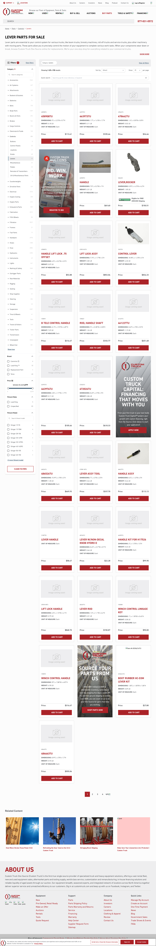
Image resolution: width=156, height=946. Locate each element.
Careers (82, 3)
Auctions (40, 910)
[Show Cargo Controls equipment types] (8, 126)
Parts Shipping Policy (77, 903)
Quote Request (42, 920)
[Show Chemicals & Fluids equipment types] (8, 131)
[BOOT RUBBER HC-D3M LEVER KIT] (133, 658)
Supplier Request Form (78, 923)
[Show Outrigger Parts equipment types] (8, 273)
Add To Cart (57, 141)
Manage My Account (140, 900)
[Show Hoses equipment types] (8, 243)
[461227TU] (133, 303)
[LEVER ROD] (95, 589)
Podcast (114, 3)
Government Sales (139, 917)
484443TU (47, 753)
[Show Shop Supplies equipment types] (8, 294)
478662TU (123, 116)
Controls (21, 28)
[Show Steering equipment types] (8, 299)
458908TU (47, 116)
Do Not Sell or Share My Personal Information (105, 942)
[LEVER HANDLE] (56, 519)
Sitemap (71, 927)
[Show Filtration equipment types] (8, 222)
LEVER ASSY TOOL (90, 473)
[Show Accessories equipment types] (8, 80)
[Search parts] (146, 78)
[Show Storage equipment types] (8, 304)
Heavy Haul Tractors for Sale (113, 938)
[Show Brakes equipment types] (8, 121)
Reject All (127, 942)
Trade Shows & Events (141, 920)
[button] (87, 13)
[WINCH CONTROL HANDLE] (56, 658)
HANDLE (84, 182)
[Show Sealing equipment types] (8, 289)
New (38, 900)
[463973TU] (95, 96)
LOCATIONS (24, 3)
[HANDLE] (95, 162)
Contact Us (125, 3)
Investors (91, 3)
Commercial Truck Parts (54, 938)
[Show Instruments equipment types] (8, 258)
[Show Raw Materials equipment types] (8, 278)
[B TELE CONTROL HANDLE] (56, 303)
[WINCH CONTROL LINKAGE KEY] (133, 589)
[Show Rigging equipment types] (8, 284)
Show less (11, 349)
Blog (107, 3)
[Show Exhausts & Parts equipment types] (8, 207)
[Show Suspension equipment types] (8, 309)
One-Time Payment (139, 906)
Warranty (72, 917)
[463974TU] (56, 369)
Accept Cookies (141, 942)
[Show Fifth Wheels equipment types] (8, 217)
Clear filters (30, 63)
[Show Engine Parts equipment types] (8, 202)
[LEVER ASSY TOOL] (95, 453)
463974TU (47, 389)
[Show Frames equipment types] (8, 227)
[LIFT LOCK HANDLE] (56, 589)
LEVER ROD (86, 609)
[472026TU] (95, 369)
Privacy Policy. (38, 944)
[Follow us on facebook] (6, 903)
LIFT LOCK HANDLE (51, 609)
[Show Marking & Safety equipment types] (8, 268)
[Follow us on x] (11, 903)
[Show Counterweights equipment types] (8, 181)
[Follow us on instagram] (19, 903)
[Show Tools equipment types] (8, 319)
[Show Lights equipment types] (8, 263)
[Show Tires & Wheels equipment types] (8, 314)
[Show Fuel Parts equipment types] (8, 232)
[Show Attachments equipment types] (8, 90)
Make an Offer (42, 906)
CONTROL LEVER (127, 253)
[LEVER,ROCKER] (133, 162)
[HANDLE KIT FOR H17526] (133, 519)
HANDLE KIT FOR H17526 (132, 539)
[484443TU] (56, 733)
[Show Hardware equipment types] (8, 238)
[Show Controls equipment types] (8, 136)
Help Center (73, 920)
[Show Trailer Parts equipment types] (8, 330)
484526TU (47, 473)
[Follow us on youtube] (23, 903)
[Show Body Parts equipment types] (8, 111)
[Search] (4, 21)
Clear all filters (144, 63)
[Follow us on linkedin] (15, 903)
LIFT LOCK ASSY (89, 253)
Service (71, 910)
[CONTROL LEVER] (133, 233)
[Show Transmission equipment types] (8, 335)
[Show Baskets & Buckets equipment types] (8, 95)
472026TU (85, 389)
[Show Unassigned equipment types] (8, 340)
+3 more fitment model (15, 460)
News (100, 3)
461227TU (123, 323)
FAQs (133, 923)
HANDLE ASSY (126, 473)
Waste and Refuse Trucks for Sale (82, 938)
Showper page (139, 70)
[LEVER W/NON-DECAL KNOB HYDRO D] (95, 519)
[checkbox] (8, 361)
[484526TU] (56, 453)
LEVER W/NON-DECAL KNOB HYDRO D (92, 541)
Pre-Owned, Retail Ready (47, 903)
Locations (108, 910)
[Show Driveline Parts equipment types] (8, 186)
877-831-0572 (145, 21)
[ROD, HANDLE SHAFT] (95, 303)
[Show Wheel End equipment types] (8, 345)
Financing (72, 913)
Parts (13, 28)
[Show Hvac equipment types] (8, 248)
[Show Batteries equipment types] (8, 100)
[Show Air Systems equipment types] (8, 85)
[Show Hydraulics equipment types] (8, 253)
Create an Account (139, 903)
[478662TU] (133, 96)
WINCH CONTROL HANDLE (55, 678)
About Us (73, 3)
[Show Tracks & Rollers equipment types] (8, 324)
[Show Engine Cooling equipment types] (8, 197)
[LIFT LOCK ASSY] (95, 233)
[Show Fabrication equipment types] (8, 212)
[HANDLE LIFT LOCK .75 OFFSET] (56, 233)
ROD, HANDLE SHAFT (91, 323)
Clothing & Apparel (112, 913)
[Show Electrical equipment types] (8, 192)
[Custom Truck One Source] (13, 11)
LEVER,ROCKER (126, 182)
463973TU (85, 116)
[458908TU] (56, 96)
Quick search (45, 78)
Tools (38, 917)
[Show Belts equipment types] (8, 106)
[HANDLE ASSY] (133, 453)
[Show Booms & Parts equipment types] (8, 116)
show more (144, 54)
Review (107, 917)
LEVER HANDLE (49, 539)
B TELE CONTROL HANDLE (55, 323)
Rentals (39, 913)
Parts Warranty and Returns (80, 906)
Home (7, 28)
